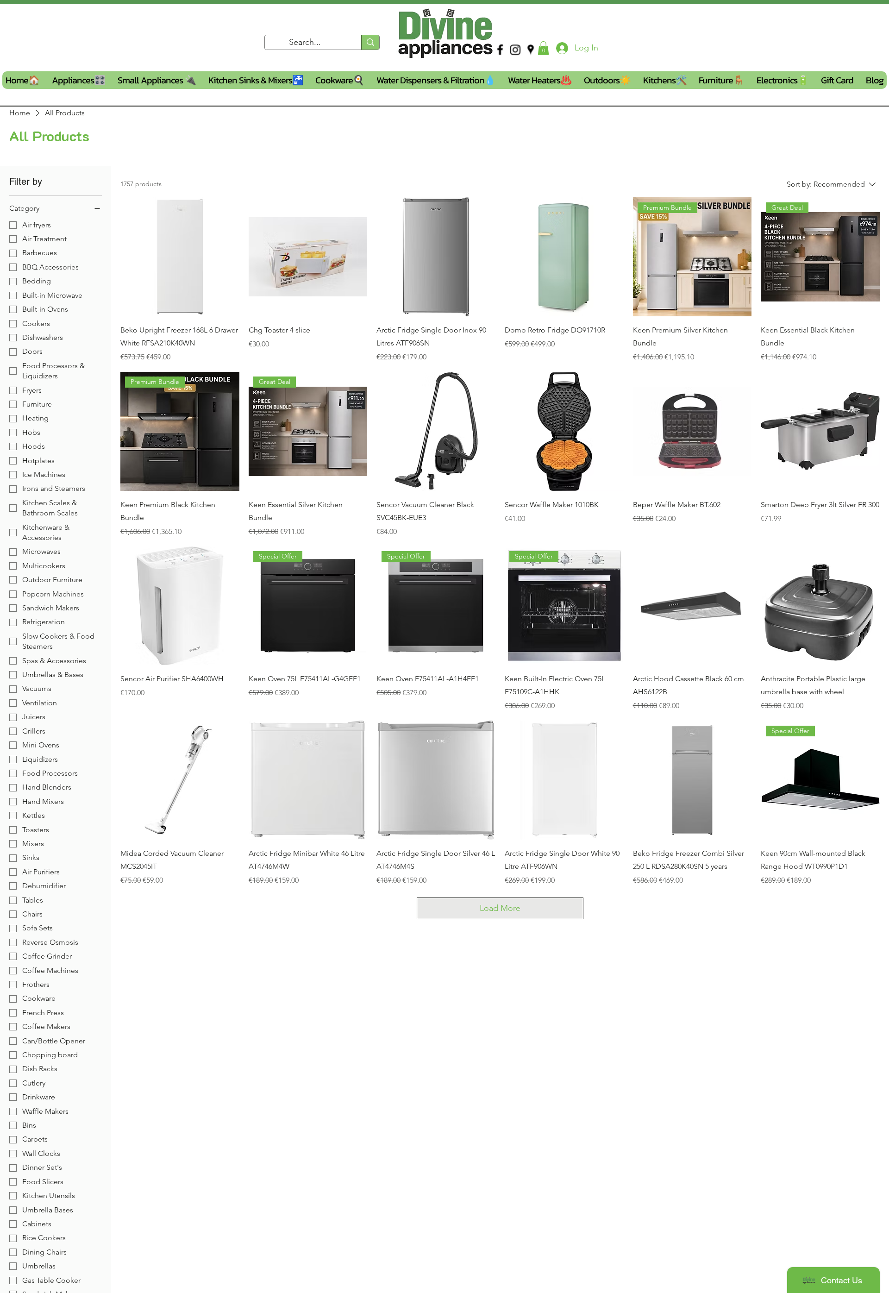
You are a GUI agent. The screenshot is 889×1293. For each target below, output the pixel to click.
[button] (543, 48)
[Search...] (370, 42)
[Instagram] (515, 49)
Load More (500, 908)
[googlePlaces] (531, 49)
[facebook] (500, 49)
